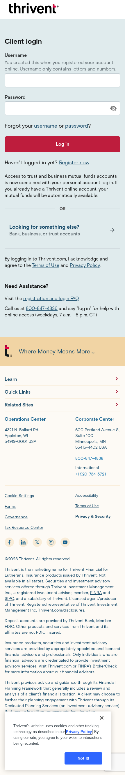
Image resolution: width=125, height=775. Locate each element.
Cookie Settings (19, 495)
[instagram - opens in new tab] (51, 542)
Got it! (83, 758)
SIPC (9, 598)
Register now (74, 162)
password (76, 126)
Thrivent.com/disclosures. (61, 610)
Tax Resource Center (24, 527)
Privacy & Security (93, 516)
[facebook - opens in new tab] (9, 542)
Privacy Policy (85, 265)
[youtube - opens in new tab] (65, 542)
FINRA (96, 592)
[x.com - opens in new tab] (37, 542)
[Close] (101, 717)
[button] (62, 230)
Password (15, 97)
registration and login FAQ (51, 298)
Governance (16, 517)
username (45, 126)
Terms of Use (45, 265)
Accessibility (86, 495)
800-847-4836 (42, 308)
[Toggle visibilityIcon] (113, 108)
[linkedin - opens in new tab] (23, 542)
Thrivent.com (60, 666)
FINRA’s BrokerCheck (97, 666)
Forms (10, 506)
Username (16, 55)
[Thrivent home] (34, 9)
